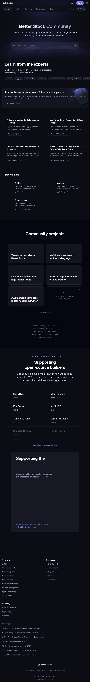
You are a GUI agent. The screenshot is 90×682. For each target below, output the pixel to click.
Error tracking (7, 580)
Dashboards (51, 580)
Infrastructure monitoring (11, 576)
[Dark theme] (84, 9)
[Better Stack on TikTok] (39, 677)
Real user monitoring (10, 584)
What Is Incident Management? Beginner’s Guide (21, 628)
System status (60, 670)
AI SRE (5, 564)
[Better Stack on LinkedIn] (43, 677)
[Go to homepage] (8, 3)
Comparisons (41, 9)
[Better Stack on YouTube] (54, 677)
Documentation (52, 568)
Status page (7, 595)
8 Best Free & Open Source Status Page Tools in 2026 (23, 637)
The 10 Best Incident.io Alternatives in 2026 (19, 650)
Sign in (71, 3)
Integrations (50, 576)
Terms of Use (29, 670)
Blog (51, 9)
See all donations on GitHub (45, 445)
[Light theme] (78, 9)
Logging (18, 79)
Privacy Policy (41, 670)
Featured (9, 79)
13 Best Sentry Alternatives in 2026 (16, 641)
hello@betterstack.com (26, 527)
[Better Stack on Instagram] (35, 677)
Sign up (80, 3)
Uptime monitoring (9, 592)
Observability (29, 79)
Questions (28, 9)
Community (7, 9)
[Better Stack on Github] (50, 677)
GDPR (50, 670)
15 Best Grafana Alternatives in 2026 (16, 646)
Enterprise (50, 572)
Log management (8, 572)
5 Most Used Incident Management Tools (18, 655)
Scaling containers (74, 79)
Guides (17, 9)
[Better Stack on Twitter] (46, 677)
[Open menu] (87, 3)
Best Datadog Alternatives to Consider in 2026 (20, 633)
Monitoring (42, 79)
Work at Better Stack (10, 608)
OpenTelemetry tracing (10, 568)
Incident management (56, 79)
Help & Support (52, 564)
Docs (72, 9)
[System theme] (81, 9)
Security (5, 615)
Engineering (6, 612)
